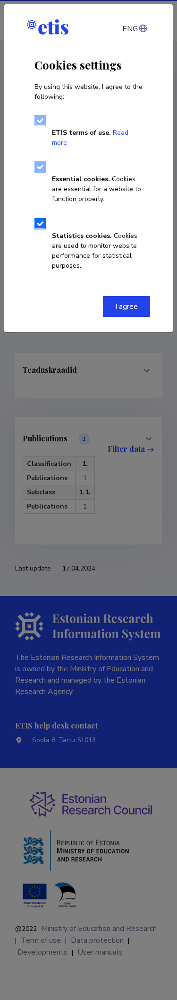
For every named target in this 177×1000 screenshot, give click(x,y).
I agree (126, 306)
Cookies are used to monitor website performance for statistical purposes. (94, 250)
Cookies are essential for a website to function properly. (96, 189)
